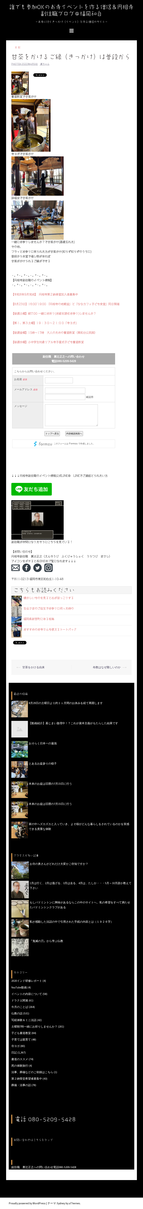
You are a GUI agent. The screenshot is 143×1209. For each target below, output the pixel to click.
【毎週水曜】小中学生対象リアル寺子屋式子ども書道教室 (47, 342)
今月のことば (19, 1007)
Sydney (61, 1203)
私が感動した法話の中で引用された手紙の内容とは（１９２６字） (71, 921)
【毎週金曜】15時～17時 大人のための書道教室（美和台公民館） (54, 332)
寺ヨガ (15, 1046)
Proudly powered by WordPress (27, 1203)
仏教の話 (16, 1013)
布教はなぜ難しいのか (107, 667)
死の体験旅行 (19, 1065)
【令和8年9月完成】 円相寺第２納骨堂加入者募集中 (44, 294)
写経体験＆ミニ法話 (23, 1020)
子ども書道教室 (21, 1033)
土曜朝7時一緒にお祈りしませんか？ (34, 1026)
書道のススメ (19, 1059)
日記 (18, 47)
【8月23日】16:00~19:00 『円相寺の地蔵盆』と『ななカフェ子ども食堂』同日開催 (65, 304)
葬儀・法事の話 (21, 1085)
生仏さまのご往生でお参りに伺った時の (49, 608)
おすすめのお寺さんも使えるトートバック (50, 629)
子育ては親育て (21, 1039)
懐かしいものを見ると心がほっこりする (49, 598)
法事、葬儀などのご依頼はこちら (32, 1072)
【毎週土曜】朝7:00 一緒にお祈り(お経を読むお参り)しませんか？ (53, 313)
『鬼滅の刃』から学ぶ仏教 (46, 941)
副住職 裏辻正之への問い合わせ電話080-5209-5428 (43, 1167)
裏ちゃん (44, 64)
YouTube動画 (19, 987)
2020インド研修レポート (26, 980)
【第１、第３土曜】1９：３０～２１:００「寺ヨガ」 (44, 323)
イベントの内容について (26, 994)
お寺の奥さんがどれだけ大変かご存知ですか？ (59, 864)
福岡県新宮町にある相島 (39, 619)
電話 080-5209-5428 (45, 1119)
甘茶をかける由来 (33, 667)
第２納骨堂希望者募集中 (26, 1078)
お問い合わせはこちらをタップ (33, 1140)
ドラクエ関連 (19, 1000)
